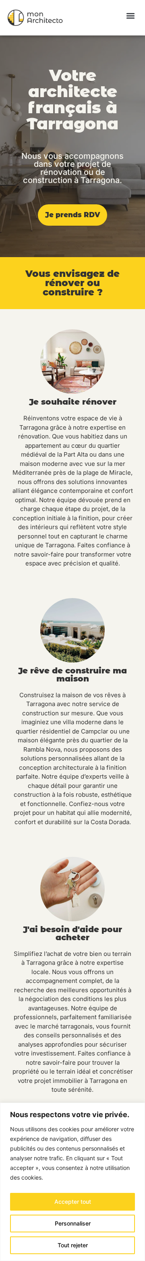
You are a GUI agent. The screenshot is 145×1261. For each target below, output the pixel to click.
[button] (130, 16)
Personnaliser (73, 1223)
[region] (72, 1182)
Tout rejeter (73, 1245)
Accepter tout (72, 1201)
